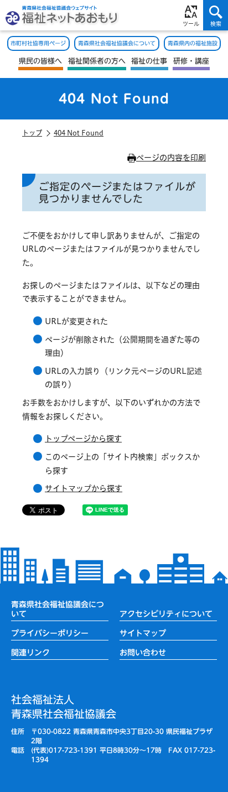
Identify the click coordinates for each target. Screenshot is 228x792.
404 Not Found (78, 132)
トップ (32, 132)
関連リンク (30, 652)
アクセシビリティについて (166, 614)
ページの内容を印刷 (171, 157)
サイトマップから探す (83, 488)
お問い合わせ (143, 652)
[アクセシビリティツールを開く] (190, 15)
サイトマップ (143, 633)
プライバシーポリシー (50, 633)
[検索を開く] (215, 15)
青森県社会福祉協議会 (63, 707)
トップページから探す (83, 438)
